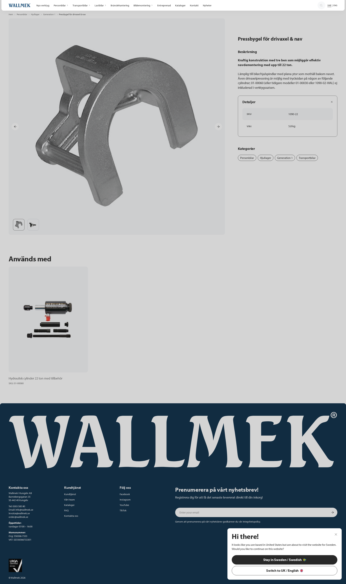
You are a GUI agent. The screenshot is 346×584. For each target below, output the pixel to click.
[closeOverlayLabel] (335, 534)
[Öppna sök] (321, 5)
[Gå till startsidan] (20, 5)
